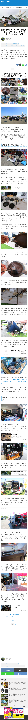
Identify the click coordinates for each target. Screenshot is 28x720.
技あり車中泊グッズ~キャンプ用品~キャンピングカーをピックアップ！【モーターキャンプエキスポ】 (14, 32)
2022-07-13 (8, 38)
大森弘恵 (7, 39)
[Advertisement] (14, 641)
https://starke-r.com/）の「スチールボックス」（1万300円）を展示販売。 (14, 381)
